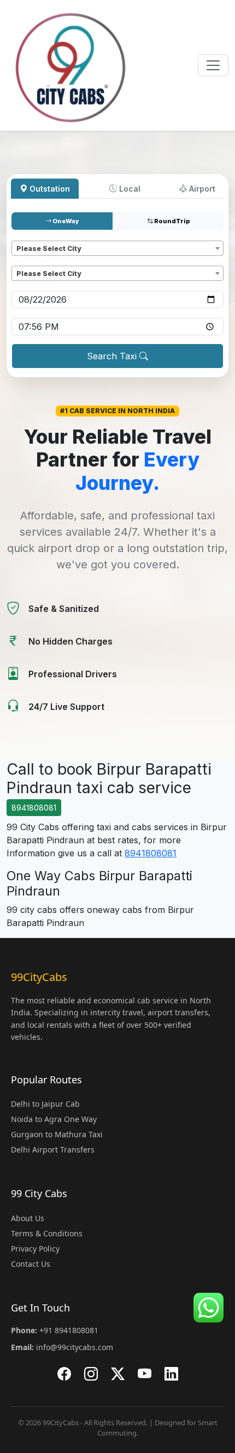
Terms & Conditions (47, 1233)
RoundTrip (171, 221)
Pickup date (34, 285)
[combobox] (117, 248)
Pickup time (34, 313)
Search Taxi (113, 356)
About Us (27, 1218)
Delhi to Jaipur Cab (45, 1104)
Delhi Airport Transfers (53, 1149)
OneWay (65, 221)
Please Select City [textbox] (48, 248)
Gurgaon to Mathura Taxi (57, 1134)
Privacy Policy (35, 1248)
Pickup (25, 235)
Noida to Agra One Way (54, 1119)
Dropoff (27, 260)
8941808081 (33, 807)
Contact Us (30, 1264)
